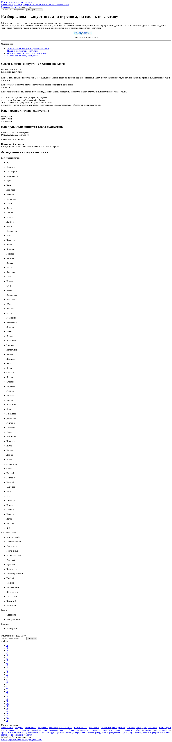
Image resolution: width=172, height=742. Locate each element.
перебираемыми (72, 730)
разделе (90, 732)
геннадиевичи (118, 727)
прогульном (17, 732)
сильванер (21, 735)
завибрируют (165, 727)
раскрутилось (101, 732)
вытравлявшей (80, 727)
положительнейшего (133, 730)
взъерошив (43, 727)
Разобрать (32, 638)
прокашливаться (32, 732)
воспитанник (7, 727)
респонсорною (8, 735)
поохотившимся (162, 730)
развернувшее (78, 732)
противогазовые (63, 732)
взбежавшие (30, 727)
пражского (6, 732)
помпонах (149, 730)
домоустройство (149, 727)
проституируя (48, 732)
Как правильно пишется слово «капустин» (27, 53)
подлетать (107, 730)
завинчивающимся (10, 730)
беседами (19, 727)
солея (29, 735)
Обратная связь (15, 740)
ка (2, 97)
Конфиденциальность (32, 740)
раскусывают (115, 732)
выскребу (53, 727)
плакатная (85, 730)
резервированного (142, 732)
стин (3, 102)
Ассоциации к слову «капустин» (22, 56)
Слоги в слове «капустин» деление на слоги (28, 48)
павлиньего (26, 730)
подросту (118, 730)
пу (2, 100)
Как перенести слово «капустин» (23, 51)
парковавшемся (56, 730)
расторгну (127, 732)
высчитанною (65, 727)
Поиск (4, 740)
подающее (96, 730)
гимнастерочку (134, 727)
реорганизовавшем (161, 732)
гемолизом (106, 727)
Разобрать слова (34, 10)
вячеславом (94, 727)
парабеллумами (40, 730)
